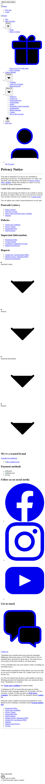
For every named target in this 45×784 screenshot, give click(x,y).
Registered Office (11, 240)
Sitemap (8, 215)
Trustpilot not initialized (9, 458)
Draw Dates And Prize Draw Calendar (18, 213)
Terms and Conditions (12, 225)
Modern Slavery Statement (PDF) (16, 257)
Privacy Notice (10, 227)
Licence (8, 726)
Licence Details (10, 242)
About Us (9, 88)
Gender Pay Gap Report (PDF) (16, 720)
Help (7, 121)
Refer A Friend (10, 210)
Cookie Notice (36, 197)
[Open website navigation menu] (2, 4)
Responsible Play (11, 229)
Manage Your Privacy (12, 246)
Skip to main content (8, 2)
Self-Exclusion (10, 230)
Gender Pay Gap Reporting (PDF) (17, 255)
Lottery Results (10, 72)
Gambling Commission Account (16, 244)
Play (6, 19)
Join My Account (11, 212)
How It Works (10, 21)
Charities (9, 74)
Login (7, 12)
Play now (8, 10)
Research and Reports (12, 259)
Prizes (8, 23)
